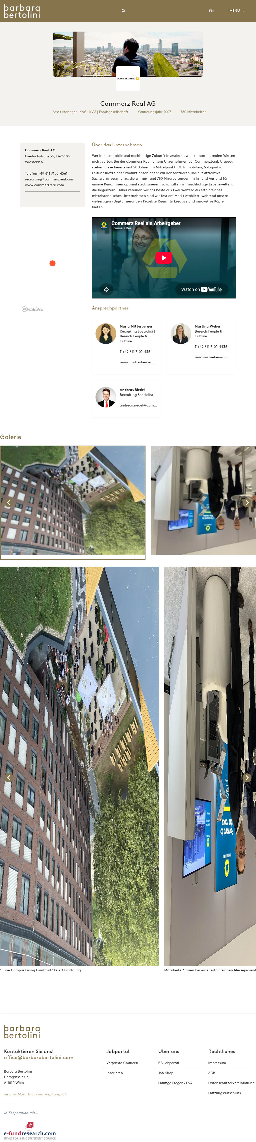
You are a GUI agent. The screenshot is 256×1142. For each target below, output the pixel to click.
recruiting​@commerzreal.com (49, 179)
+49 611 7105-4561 (53, 173)
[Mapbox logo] (33, 309)
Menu (237, 11)
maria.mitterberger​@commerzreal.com (152, 362)
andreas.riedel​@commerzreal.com (148, 405)
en (211, 11)
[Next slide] (247, 502)
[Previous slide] (9, 502)
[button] (73, 503)
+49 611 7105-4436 (212, 346)
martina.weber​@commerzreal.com (223, 357)
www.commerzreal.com (44, 185)
